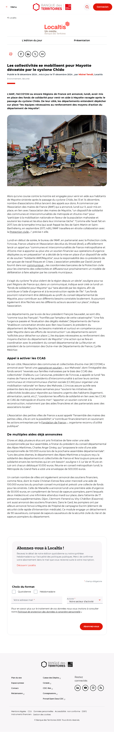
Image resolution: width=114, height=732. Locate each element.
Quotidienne (24, 591)
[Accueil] (52, 7)
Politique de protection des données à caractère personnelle (49, 611)
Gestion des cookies (42, 714)
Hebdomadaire (47, 591)
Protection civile (19, 232)
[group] (57, 150)
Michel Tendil (86, 75)
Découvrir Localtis (26, 565)
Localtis (13, 18)
